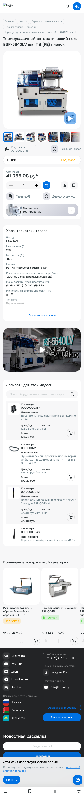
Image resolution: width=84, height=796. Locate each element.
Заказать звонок (62, 717)
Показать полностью (42, 315)
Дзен (14, 671)
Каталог (22, 21)
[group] (42, 90)
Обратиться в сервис (62, 707)
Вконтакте (18, 656)
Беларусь (17, 710)
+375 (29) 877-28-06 (59, 658)
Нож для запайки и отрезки (20, 26)
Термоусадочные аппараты (47, 21)
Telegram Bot (59, 672)
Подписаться (42, 756)
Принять (11, 779)
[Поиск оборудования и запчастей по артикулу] (72, 394)
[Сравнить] (7, 641)
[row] (42, 420)
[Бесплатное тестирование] (71, 210)
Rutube (16, 687)
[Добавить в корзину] (71, 433)
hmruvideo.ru (19, 679)
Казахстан (18, 718)
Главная (9, 21)
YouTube (16, 663)
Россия (16, 702)
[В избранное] (21, 641)
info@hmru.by (60, 687)
